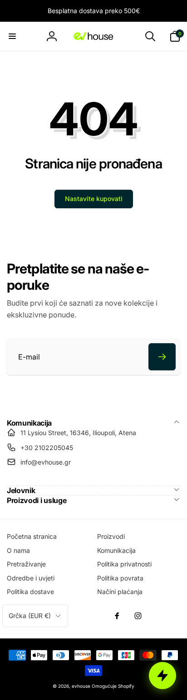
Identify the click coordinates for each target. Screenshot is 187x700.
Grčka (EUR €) (30, 615)
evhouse (81, 686)
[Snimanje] (162, 356)
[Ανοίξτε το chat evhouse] (162, 675)
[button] (12, 36)
